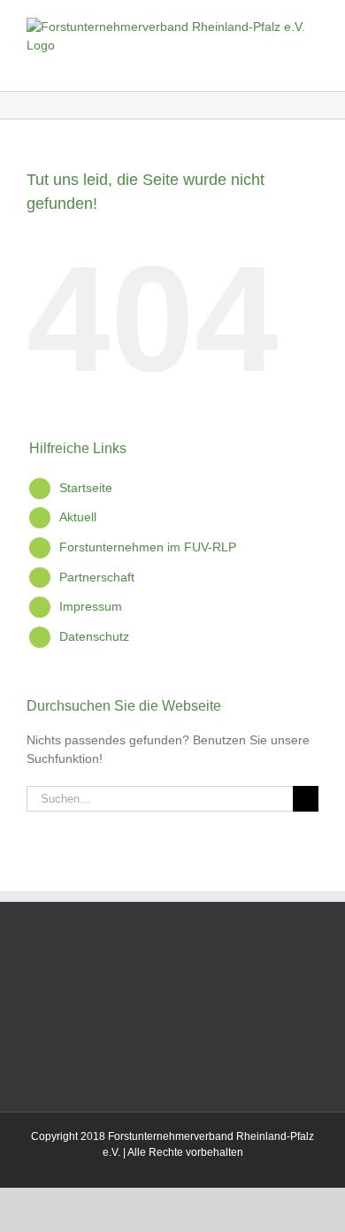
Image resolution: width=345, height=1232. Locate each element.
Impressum (90, 606)
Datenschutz (94, 636)
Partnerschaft (96, 577)
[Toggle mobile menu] (311, 64)
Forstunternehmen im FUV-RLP (147, 547)
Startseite (85, 488)
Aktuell (77, 517)
